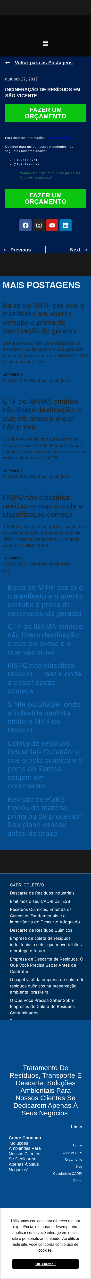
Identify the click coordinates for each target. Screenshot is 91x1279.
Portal (77, 1181)
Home (77, 1145)
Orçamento (73, 1159)
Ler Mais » (13, 374)
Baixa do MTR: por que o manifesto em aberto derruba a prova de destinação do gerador (43, 318)
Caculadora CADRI (67, 1174)
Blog (78, 1166)
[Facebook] (25, 225)
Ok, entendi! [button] (45, 1264)
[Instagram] (39, 225)
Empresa (69, 1152)
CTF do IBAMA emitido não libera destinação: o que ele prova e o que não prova (42, 414)
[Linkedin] (65, 225)
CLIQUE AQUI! (58, 138)
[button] (45, 43)
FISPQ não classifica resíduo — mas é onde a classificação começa (43, 506)
